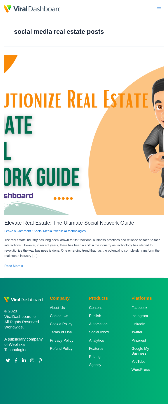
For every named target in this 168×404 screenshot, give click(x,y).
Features (96, 348)
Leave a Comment (17, 231)
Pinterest (138, 340)
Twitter (136, 332)
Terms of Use (61, 332)
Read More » (13, 265)
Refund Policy (61, 348)
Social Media (42, 231)
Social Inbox (99, 332)
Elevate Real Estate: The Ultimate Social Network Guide (69, 223)
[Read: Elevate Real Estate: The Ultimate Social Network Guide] (84, 134)
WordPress (140, 370)
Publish (95, 316)
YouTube (138, 361)
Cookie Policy (61, 324)
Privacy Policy (62, 340)
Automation (98, 324)
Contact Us (59, 316)
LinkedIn (138, 324)
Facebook (139, 308)
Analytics (96, 340)
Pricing (94, 357)
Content (95, 308)
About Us (57, 308)
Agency (95, 365)
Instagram (139, 316)
